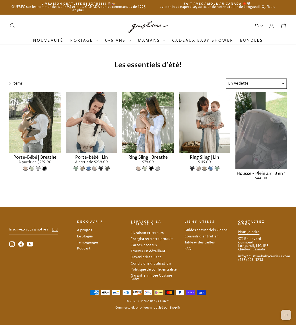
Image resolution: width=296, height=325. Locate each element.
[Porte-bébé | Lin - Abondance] (107, 168)
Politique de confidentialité (154, 270)
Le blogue (85, 236)
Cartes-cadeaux (144, 245)
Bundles (251, 40)
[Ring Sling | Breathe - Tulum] (138, 168)
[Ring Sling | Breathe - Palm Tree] (145, 168)
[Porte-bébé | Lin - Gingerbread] (82, 168)
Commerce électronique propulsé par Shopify (148, 308)
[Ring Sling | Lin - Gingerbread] (204, 168)
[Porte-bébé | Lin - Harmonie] (94, 168)
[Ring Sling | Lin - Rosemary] (217, 168)
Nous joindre (248, 232)
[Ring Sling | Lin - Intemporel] (192, 168)
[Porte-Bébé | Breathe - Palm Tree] (32, 168)
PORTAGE (82, 40)
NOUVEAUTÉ (48, 40)
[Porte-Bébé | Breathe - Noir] (44, 168)
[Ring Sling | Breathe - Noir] (151, 168)
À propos (84, 230)
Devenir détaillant (146, 257)
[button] (258, 26)
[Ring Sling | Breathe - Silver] (157, 168)
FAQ (188, 248)
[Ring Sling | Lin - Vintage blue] (211, 168)
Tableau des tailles (200, 242)
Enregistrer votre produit (152, 239)
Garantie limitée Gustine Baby (151, 277)
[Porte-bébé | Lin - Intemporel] (101, 168)
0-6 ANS (116, 40)
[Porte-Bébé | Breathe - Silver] (38, 168)
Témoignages (88, 242)
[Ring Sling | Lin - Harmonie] (198, 168)
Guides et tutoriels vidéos (206, 230)
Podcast (84, 248)
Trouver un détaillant (148, 251)
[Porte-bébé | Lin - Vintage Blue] (88, 168)
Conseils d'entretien (202, 236)
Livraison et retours (147, 233)
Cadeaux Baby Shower (202, 40)
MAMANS (150, 40)
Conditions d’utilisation (151, 264)
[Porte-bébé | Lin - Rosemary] (76, 168)
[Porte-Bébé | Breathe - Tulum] (25, 168)
